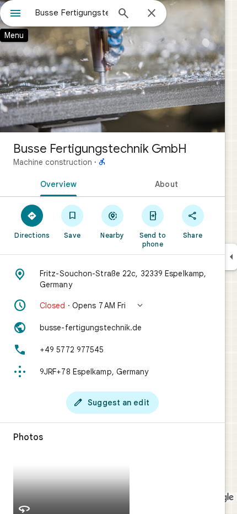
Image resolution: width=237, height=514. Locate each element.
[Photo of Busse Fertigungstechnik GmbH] (112, 66)
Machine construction (52, 162)
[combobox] (71, 12)
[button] (112, 306)
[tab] (56, 183)
